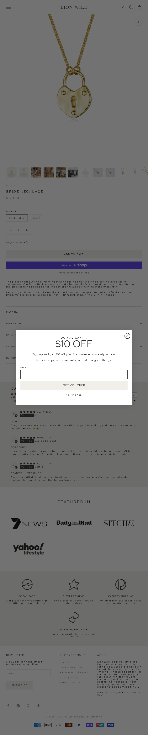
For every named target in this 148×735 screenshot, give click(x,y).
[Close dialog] (127, 336)
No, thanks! (74, 394)
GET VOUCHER (74, 385)
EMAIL (24, 367)
